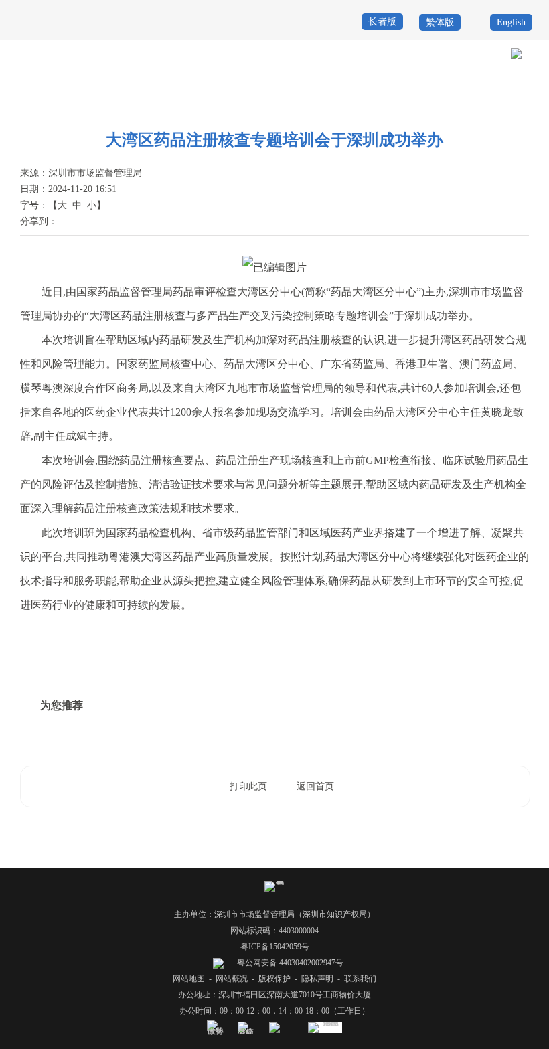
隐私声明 (317, 978)
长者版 (382, 22)
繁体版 (440, 22)
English (511, 22)
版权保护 (274, 978)
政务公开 (438, 101)
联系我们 (360, 978)
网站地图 (189, 978)
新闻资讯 (479, 101)
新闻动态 (519, 101)
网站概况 (232, 978)
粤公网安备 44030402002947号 (289, 962)
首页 (405, 101)
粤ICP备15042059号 (274, 946)
